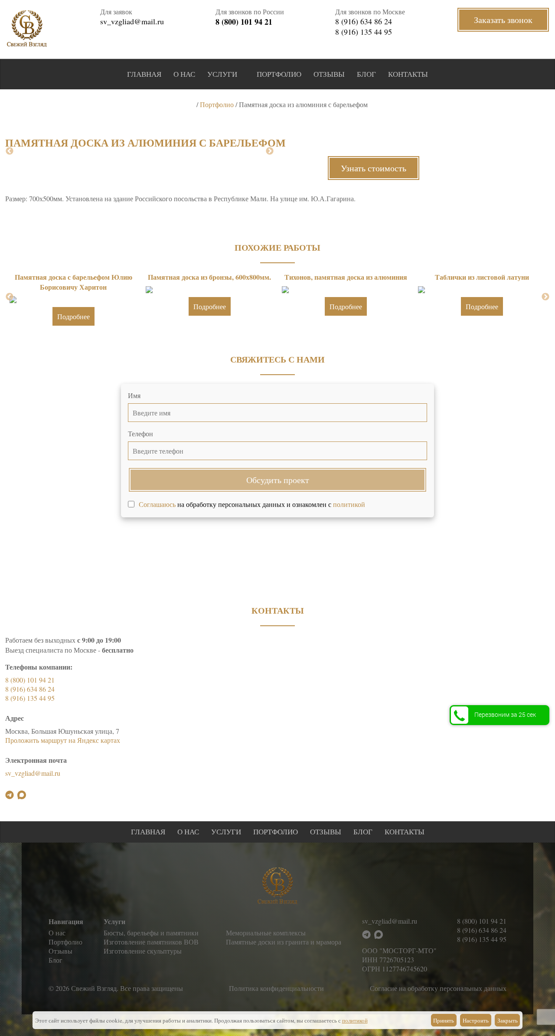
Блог (366, 74)
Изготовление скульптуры (143, 950)
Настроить (476, 1020)
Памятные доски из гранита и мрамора (283, 941)
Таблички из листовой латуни (482, 277)
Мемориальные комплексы (266, 932)
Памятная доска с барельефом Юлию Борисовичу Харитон (73, 282)
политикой (349, 504)
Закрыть (507, 1020)
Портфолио (279, 74)
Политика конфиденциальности (276, 988)
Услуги (222, 74)
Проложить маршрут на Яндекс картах (62, 740)
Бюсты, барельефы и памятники (151, 932)
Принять (443, 1020)
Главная (144, 74)
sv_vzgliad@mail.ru (132, 21)
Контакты (408, 74)
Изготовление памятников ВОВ (151, 941)
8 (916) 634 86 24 (363, 21)
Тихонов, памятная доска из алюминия (345, 277)
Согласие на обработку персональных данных (438, 988)
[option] (73, 301)
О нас (184, 74)
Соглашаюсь (157, 504)
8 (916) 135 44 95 (363, 31)
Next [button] (269, 151)
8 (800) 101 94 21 (243, 21)
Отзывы (329, 74)
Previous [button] (9, 151)
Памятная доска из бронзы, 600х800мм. (209, 277)
